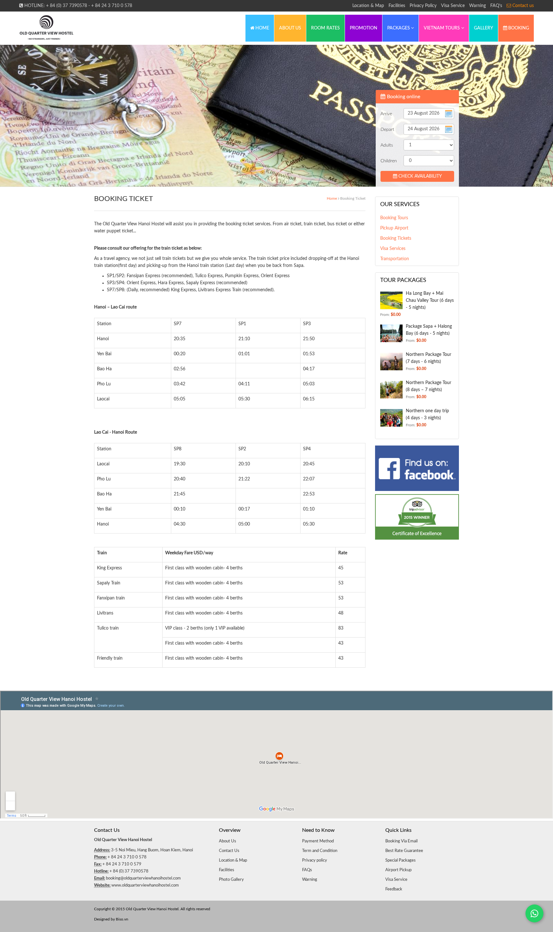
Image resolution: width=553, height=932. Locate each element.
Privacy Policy (423, 6)
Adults (387, 145)
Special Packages (400, 860)
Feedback (393, 889)
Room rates (325, 28)
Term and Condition (319, 851)
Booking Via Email (401, 841)
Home (261, 28)
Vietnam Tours (442, 28)
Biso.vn (122, 919)
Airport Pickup (398, 870)
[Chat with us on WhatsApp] (534, 913)
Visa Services (392, 248)
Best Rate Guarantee (404, 851)
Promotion (363, 28)
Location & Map (368, 6)
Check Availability (419, 176)
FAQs (307, 870)
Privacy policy (314, 860)
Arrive (386, 114)
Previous (23, 116)
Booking (518, 28)
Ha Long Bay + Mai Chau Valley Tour (430, 300)
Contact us (522, 6)
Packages (399, 28)
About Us (290, 28)
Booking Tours (394, 218)
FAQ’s (496, 6)
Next (530, 116)
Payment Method (318, 841)
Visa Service (453, 6)
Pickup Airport (394, 228)
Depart (387, 129)
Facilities (397, 6)
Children (389, 161)
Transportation (394, 259)
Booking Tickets (395, 238)
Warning (477, 6)
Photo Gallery (231, 880)
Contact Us (229, 851)
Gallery (483, 28)
